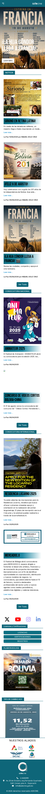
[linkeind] (38, 619)
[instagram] (28, 619)
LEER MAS (8, 60)
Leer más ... (8, 132)
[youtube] (18, 619)
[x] (7, 619)
